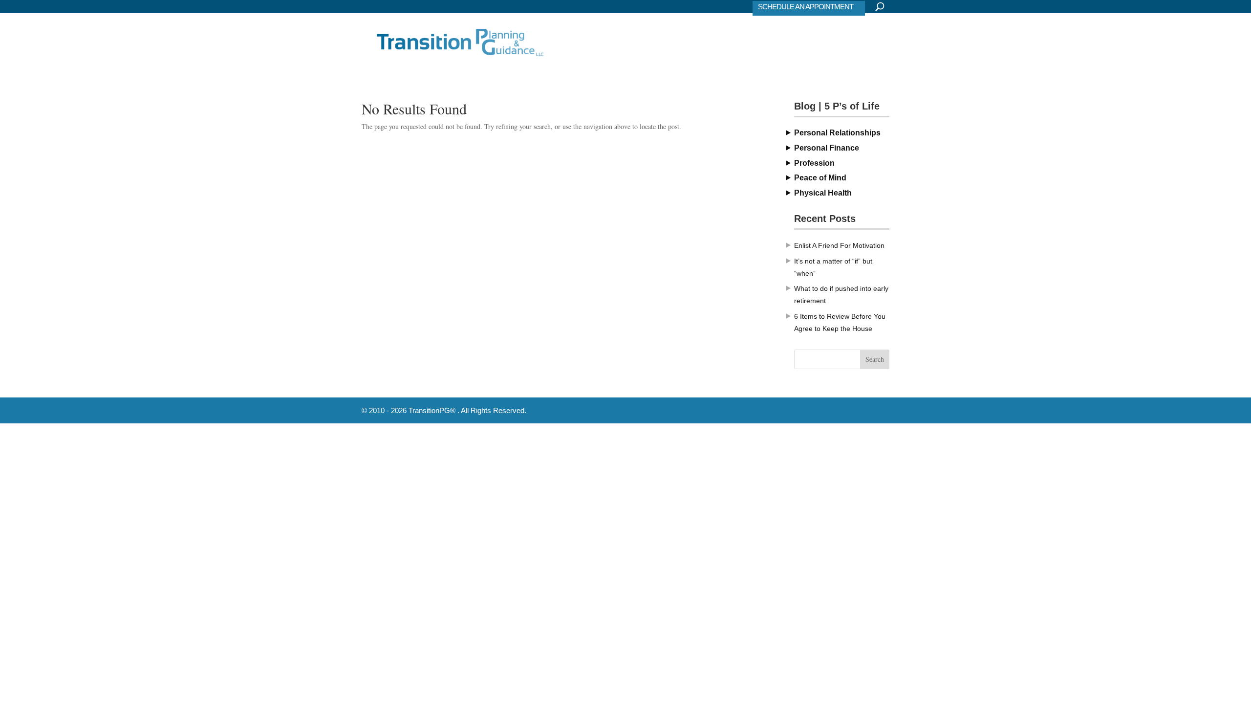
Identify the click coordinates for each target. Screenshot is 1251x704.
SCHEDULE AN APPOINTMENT (805, 6)
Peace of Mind (820, 178)
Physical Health (823, 193)
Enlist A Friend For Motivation (839, 245)
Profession (814, 163)
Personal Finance (826, 148)
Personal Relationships (837, 133)
